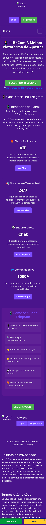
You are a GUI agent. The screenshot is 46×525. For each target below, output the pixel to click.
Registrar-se (29, 19)
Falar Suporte (23, 254)
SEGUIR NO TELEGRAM (23, 82)
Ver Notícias (23, 210)
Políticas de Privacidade (17, 441)
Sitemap (29, 444)
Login (13, 19)
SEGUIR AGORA (23, 406)
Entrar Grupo (23, 296)
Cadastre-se (11, 521)
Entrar (35, 521)
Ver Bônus (23, 168)
